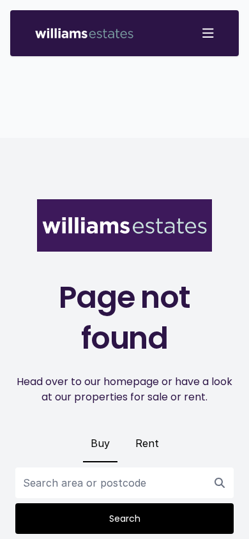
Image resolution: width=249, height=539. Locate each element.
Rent (147, 443)
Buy (100, 443)
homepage (131, 381)
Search (124, 518)
